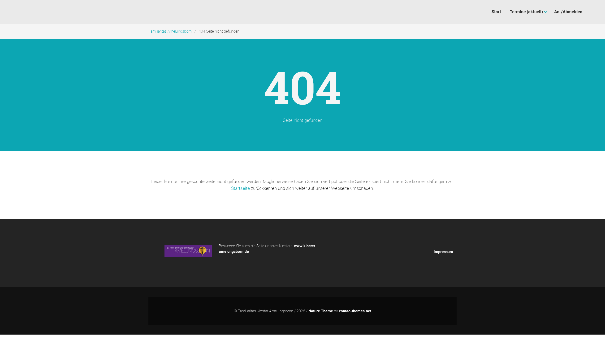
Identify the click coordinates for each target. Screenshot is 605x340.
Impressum (443, 251)
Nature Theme (320, 311)
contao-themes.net (355, 311)
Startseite (240, 188)
